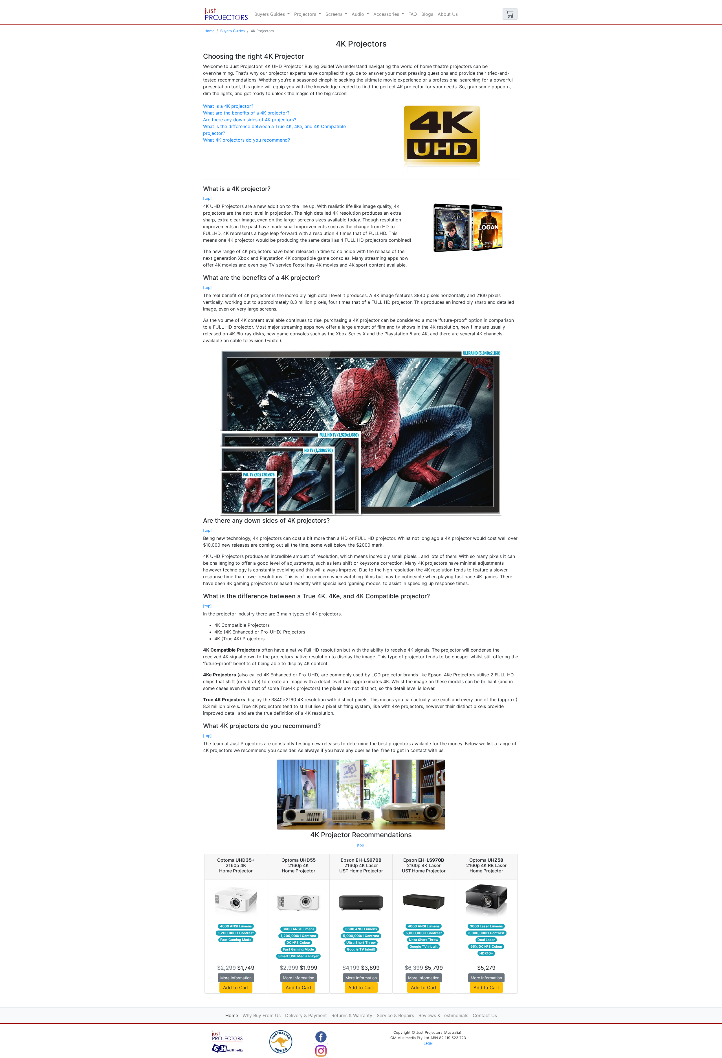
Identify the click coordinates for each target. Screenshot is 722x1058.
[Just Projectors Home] (226, 13)
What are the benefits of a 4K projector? (246, 113)
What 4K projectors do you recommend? (246, 140)
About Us (448, 14)
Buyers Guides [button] (270, 14)
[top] (207, 198)
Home (209, 31)
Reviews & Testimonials (443, 1015)
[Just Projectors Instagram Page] (321, 1050)
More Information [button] (236, 977)
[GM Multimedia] (227, 1041)
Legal (428, 1043)
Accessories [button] (386, 14)
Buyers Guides (232, 31)
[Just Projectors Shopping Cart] (510, 14)
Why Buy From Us (262, 1015)
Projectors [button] (306, 14)
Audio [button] (359, 14)
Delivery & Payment (306, 1015)
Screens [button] (334, 14)
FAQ (412, 14)
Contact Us (485, 1015)
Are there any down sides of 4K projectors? (249, 119)
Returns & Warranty (351, 1015)
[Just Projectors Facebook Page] (321, 1036)
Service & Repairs (395, 1015)
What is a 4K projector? (228, 106)
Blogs (427, 14)
